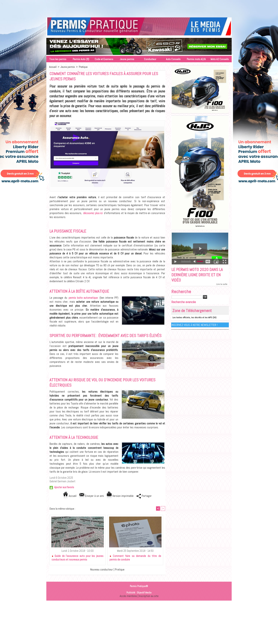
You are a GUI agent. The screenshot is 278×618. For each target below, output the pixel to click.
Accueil (53, 67)
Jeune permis (127, 59)
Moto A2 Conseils (220, 59)
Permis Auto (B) (81, 59)
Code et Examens (104, 59)
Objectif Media (144, 592)
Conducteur (150, 59)
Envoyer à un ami (94, 496)
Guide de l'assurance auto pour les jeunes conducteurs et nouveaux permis (77, 557)
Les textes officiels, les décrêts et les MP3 (192, 317)
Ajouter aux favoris (64, 487)
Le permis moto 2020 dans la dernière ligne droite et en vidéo (197, 275)
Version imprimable (123, 496)
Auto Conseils (173, 59)
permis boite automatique (83, 297)
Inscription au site (148, 596)
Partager (146, 496)
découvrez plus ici (93, 213)
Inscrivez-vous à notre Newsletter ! (194, 325)
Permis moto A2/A (196, 59)
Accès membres (128, 596)
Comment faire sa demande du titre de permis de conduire (135, 557)
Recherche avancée (184, 302)
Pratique (83, 67)
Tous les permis (57, 59)
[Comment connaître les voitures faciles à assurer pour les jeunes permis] (107, 121)
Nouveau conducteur (101, 569)
